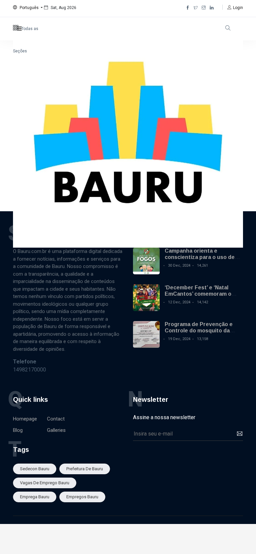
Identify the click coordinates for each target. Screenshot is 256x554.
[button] (28, 7)
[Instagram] (204, 8)
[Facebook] (188, 8)
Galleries (56, 430)
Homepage (25, 419)
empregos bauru (82, 496)
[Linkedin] (212, 8)
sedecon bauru (34, 468)
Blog (18, 430)
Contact (56, 419)
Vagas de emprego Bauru (44, 482)
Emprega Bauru (34, 496)
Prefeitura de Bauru (84, 468)
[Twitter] (196, 8)
